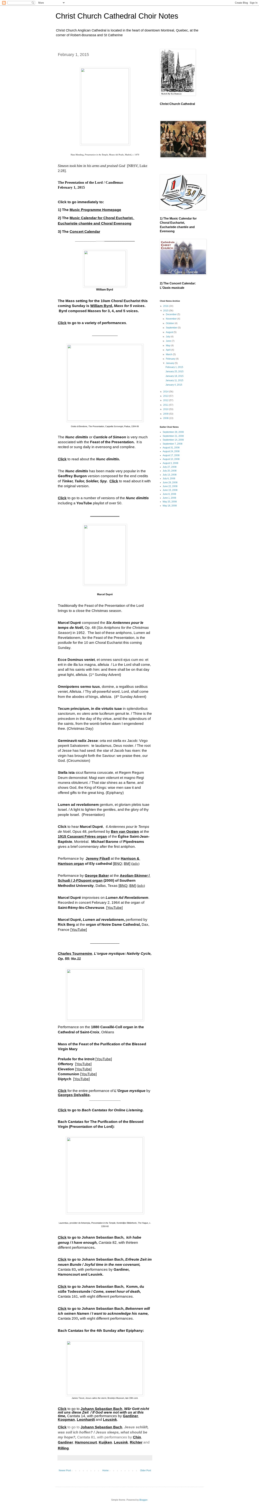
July (168, 336)
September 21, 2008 (173, 436)
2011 (166, 405)
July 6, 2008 (169, 478)
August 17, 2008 (171, 455)
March (169, 354)
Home (105, 1470)
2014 (166, 391)
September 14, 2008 (173, 439)
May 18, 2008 (170, 505)
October (170, 323)
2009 (166, 413)
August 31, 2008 (171, 447)
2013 (166, 396)
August (170, 332)
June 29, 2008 (170, 482)
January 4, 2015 (174, 384)
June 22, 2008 (170, 486)
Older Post (145, 1470)
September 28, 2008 (173, 432)
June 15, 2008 (170, 490)
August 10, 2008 (171, 459)
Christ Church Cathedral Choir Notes (117, 16)
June (169, 341)
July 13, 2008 (170, 474)
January (170, 363)
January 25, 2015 (175, 371)
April (168, 350)
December (171, 314)
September (172, 327)
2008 (166, 418)
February (171, 358)
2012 (166, 400)
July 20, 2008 (170, 470)
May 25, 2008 (170, 501)
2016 (166, 306)
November (171, 318)
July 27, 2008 (170, 467)
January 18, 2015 (175, 376)
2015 (166, 310)
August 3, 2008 (170, 463)
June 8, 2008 (169, 494)
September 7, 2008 (172, 443)
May (168, 345)
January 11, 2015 (174, 380)
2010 (166, 409)
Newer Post (65, 1470)
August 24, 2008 (171, 451)
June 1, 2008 (169, 498)
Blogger (143, 1500)
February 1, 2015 (174, 367)
